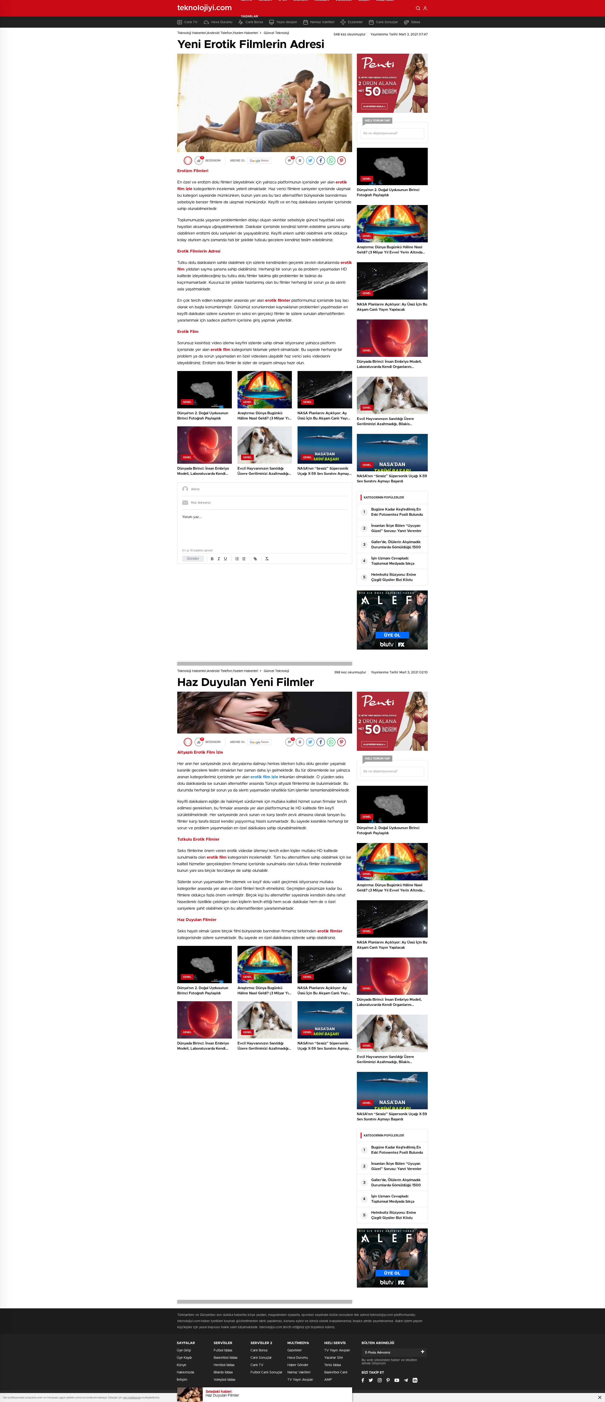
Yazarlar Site (333, 1357)
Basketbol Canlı (335, 1372)
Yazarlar (249, 16)
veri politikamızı (132, 1397)
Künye (181, 1365)
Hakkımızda (185, 1372)
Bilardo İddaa (223, 1372)
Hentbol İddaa (224, 1365)
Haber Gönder (297, 1365)
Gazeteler (294, 1350)
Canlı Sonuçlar (261, 1357)
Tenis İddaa (332, 1365)
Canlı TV (257, 1365)
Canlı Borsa (259, 1350)
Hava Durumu (297, 1357)
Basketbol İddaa (225, 1357)
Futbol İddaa (223, 1350)
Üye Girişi (184, 1350)
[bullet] (243, 559)
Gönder (193, 558)
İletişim (182, 1379)
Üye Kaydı (184, 1357)
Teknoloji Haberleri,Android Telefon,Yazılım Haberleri (217, 33)
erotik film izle (265, 777)
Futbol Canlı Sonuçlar (266, 1372)
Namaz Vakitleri (299, 1372)
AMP (328, 1379)
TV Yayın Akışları (300, 1379)
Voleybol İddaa (224, 1379)
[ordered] (237, 559)
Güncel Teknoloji (276, 33)
